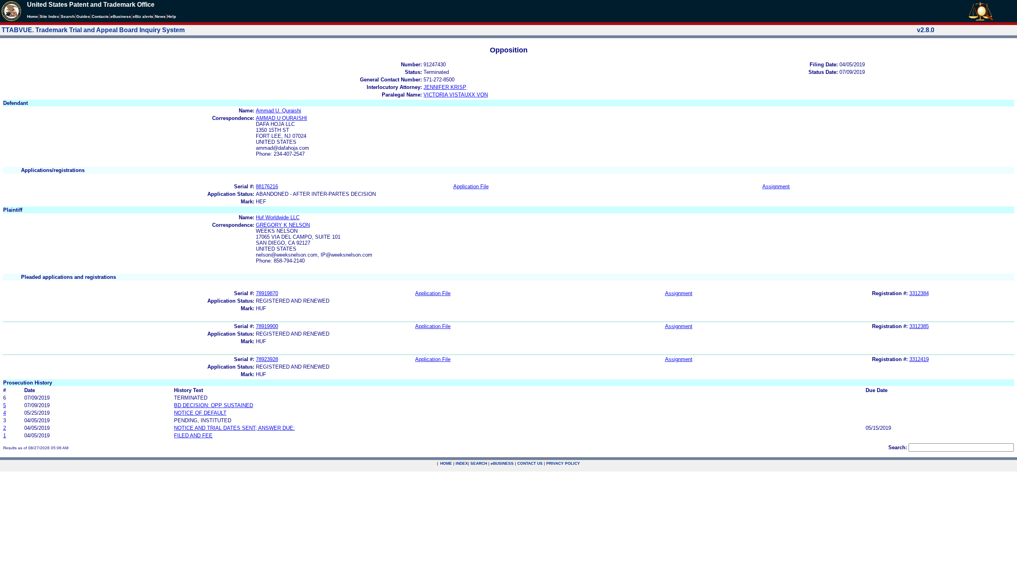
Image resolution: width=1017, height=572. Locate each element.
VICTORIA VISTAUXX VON (455, 95)
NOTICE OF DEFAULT (200, 413)
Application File (471, 186)
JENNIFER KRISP (444, 87)
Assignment (776, 186)
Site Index (49, 16)
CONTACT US (530, 463)
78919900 (267, 326)
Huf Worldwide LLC (278, 217)
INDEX (462, 463)
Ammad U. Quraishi (278, 111)
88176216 (267, 186)
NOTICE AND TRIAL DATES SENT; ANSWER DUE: (234, 428)
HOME (446, 463)
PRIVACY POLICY (563, 463)
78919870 (267, 293)
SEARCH (478, 463)
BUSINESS (502, 463)
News (160, 16)
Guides (83, 16)
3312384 (919, 293)
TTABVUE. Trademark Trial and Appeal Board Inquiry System (93, 30)
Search (68, 16)
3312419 (919, 359)
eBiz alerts (143, 16)
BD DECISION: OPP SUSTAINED (213, 405)
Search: (897, 447)
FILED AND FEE (193, 436)
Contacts (100, 16)
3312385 (919, 326)
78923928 (267, 359)
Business (120, 16)
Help (171, 16)
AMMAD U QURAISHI (281, 118)
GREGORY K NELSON (283, 225)
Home (32, 16)
